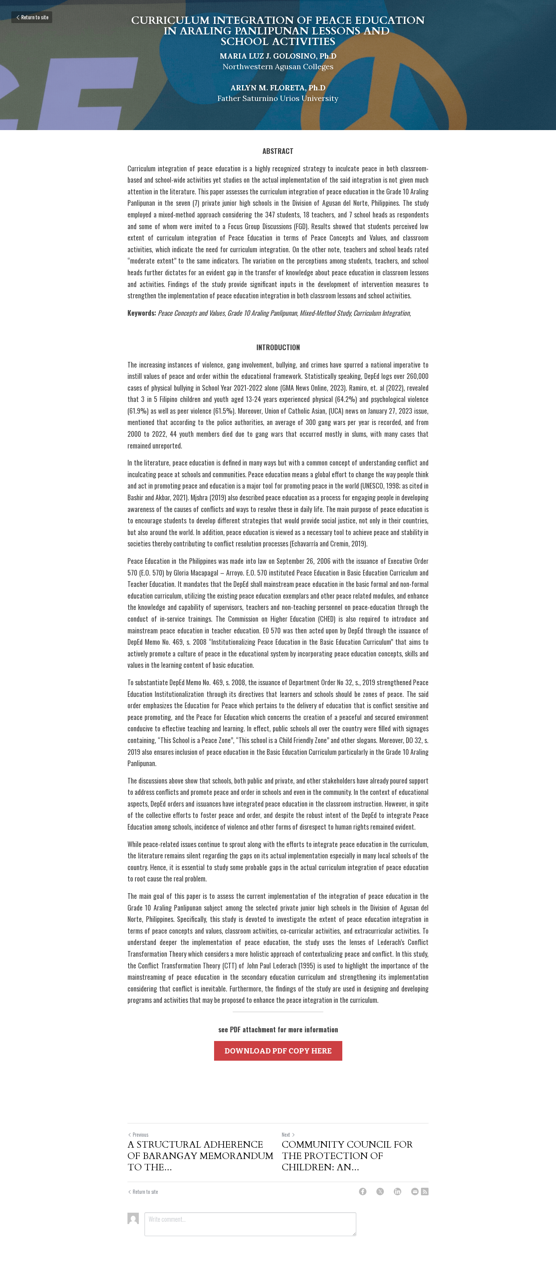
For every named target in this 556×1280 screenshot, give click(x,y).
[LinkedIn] (397, 1191)
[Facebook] (363, 1191)
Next (286, 1134)
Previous (140, 1134)
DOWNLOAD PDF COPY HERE (278, 1050)
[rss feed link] (425, 1191)
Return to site (34, 17)
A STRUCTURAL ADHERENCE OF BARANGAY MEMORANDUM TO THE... (200, 1156)
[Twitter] (380, 1191)
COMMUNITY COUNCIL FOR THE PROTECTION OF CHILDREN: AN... (347, 1156)
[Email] (415, 1191)
